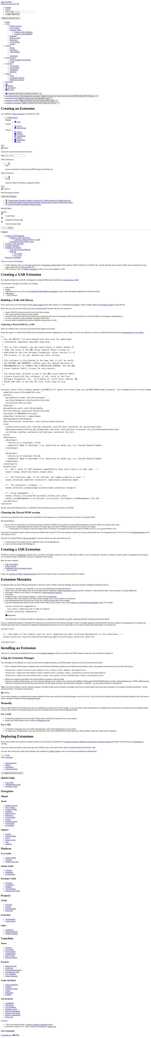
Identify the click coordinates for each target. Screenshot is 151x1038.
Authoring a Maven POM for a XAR (27, 240)
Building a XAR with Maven (20, 238)
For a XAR (18, 254)
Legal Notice (9, 823)
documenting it (138, 742)
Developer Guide (11, 98)
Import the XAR (44, 720)
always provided (29, 538)
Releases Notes (15, 38)
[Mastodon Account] (6, 1035)
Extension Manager (47, 653)
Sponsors (8, 844)
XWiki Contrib (54, 751)
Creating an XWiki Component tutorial (22, 574)
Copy (18, 122)
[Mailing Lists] (16, 1035)
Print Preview (21, 128)
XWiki (12, 48)
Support (8, 834)
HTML (7, 179)
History (19, 138)
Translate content (11, 1009)
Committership (10, 954)
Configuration (10, 874)
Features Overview (12, 862)
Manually (13, 252)
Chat (7, 842)
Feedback (13, 72)
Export (19, 126)
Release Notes (10, 813)
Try (6, 84)
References (13, 40)
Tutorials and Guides (12, 891)
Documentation (10, 836)
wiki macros (9, 293)
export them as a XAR (70, 280)
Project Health (10, 952)
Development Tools (12, 972)
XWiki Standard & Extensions (20, 60)
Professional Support (17, 80)
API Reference (10, 889)
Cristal (12, 62)
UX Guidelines (10, 974)
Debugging (9, 993)
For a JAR (17, 256)
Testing (7, 991)
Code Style (9, 968)
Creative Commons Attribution (37, 1025)
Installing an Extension (13, 248)
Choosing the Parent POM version (22, 242)
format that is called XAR (51, 265)
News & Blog (14, 28)
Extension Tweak (34, 698)
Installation (9, 872)
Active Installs (15, 42)
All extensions (10, 919)
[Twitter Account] (14, 1035)
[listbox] (75, 171)
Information (20, 140)
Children (19, 134)
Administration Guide (12, 784)
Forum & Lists (10, 840)
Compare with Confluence (23, 32)
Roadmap (13, 36)
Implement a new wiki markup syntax (18, 568)
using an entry (87, 602)
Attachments (20, 136)
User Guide (9, 782)
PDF (7, 165)
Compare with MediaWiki (23, 34)
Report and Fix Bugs (12, 1013)
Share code (9, 1017)
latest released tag (139, 532)
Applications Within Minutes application (44, 291)
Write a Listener (10, 566)
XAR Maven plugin (106, 305)
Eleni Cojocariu (18, 114)
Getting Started (10, 858)
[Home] (6, 93)
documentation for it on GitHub (132, 332)
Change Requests (11, 769)
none (9, 208)
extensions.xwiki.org (71, 742)
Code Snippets (15, 52)
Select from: (9, 196)
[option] (77, 166)
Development (14, 68)
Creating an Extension (13, 103)
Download (9, 82)
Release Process (10, 966)
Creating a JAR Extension (14, 244)
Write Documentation (12, 1011)
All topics (8, 860)
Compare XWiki (15, 30)
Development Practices (13, 970)
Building (8, 987)
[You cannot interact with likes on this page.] (3, 755)
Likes (18, 142)
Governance (9, 950)
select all (4, 208)
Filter (3, 155)
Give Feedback (10, 1007)
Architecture (9, 885)
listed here (52, 596)
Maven (77, 305)
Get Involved (14, 66)
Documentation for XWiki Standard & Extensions (22, 96)
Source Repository (11, 985)
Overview (8, 905)
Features (8, 907)
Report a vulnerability (12, 1015)
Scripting (8, 887)
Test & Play (9, 1005)
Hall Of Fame (10, 956)
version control (38, 305)
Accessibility (9, 825)
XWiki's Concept (16, 26)
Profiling (8, 995)
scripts (7, 289)
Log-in (7, 9)
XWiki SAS (52, 1027)
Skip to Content (6, 2)
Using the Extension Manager (20, 250)
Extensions (13, 50)
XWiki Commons (11, 934)
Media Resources (11, 821)
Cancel (10, 228)
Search (7, 12)
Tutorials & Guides (12, 100)
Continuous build (11, 989)
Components (21, 555)
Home (7, 22)
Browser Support (11, 958)
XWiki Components (30, 269)
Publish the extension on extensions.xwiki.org (95, 742)
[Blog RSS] (18, 1035)
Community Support (17, 78)
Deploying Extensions (13, 258)
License (12, 44)
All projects (14, 56)
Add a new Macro (11, 564)
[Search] (12, 12)
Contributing (9, 1003)
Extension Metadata (12, 246)
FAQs (12, 76)
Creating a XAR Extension (14, 236)
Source (19, 132)
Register (8, 8)
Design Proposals (11, 976)
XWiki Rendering (11, 932)
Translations (14, 70)
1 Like (7, 755)
